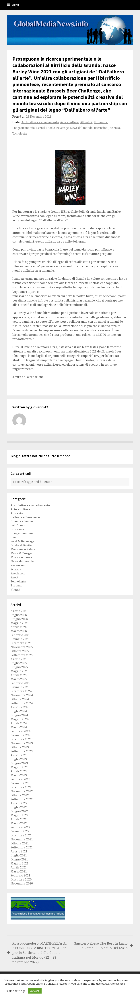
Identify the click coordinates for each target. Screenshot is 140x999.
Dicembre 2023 (21, 739)
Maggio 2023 (19, 767)
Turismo (16, 585)
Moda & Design (21, 553)
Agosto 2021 (19, 851)
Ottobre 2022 (20, 795)
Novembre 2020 (22, 883)
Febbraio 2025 (20, 683)
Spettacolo (18, 573)
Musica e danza (21, 557)
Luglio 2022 (19, 807)
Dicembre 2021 (21, 835)
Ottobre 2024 (20, 699)
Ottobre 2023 (20, 747)
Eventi (40, 128)
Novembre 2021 (22, 839)
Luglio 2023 (19, 759)
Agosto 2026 (19, 611)
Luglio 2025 (19, 663)
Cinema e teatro (22, 521)
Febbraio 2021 (20, 875)
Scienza (115, 128)
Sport (14, 577)
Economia (100, 122)
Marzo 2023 (19, 775)
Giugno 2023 (19, 763)
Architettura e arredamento (40, 122)
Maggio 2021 (19, 863)
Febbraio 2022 (20, 827)
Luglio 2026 (19, 615)
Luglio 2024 (19, 711)
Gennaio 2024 (20, 735)
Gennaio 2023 (20, 783)
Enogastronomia (23, 128)
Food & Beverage (57, 128)
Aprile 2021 (19, 867)
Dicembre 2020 (21, 879)
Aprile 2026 (19, 627)
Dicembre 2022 (21, 787)
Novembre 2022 (22, 791)
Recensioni (101, 128)
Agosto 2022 (19, 803)
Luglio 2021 (19, 855)
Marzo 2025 (19, 679)
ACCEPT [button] (34, 990)
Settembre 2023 (22, 751)
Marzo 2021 (19, 871)
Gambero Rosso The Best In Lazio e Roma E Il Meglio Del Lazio (101, 945)
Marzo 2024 (19, 727)
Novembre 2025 (22, 647)
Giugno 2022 (19, 811)
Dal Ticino (17, 525)
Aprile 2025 (19, 675)
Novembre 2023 (22, 743)
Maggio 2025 (19, 671)
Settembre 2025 (22, 655)
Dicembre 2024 (21, 691)
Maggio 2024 (19, 719)
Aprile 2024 (19, 723)
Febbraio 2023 (20, 779)
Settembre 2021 (22, 847)
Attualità (86, 122)
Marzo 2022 (19, 823)
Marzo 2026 (19, 631)
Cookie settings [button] (15, 990)
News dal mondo (81, 128)
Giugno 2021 (19, 859)
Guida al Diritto (21, 545)
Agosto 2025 (19, 659)
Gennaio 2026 (20, 639)
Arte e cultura (69, 122)
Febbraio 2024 (20, 731)
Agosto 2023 (19, 755)
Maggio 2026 (19, 623)
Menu (15, 5)
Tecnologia (19, 133)
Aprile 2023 (19, 771)
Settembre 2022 (22, 799)
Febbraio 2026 (20, 635)
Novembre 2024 (22, 695)
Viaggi (15, 589)
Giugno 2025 (19, 667)
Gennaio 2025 (20, 687)
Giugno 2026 (19, 619)
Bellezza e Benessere (25, 517)
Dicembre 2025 (21, 643)
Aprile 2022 (19, 819)
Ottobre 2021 (20, 843)
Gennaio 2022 (20, 831)
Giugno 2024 (19, 715)
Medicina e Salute (23, 549)
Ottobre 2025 (20, 651)
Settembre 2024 (22, 703)
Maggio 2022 (19, 815)
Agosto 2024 (19, 707)
